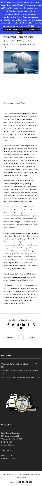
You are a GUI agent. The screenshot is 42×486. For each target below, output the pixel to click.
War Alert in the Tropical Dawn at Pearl (14, 364)
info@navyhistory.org (8, 445)
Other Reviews (29, 41)
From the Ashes (10, 44)
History (21, 41)
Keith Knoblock (21, 44)
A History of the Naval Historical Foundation (16, 370)
